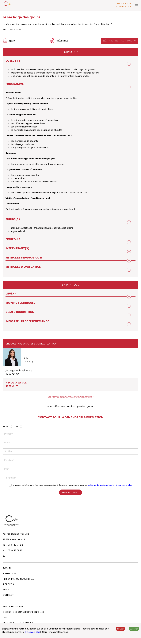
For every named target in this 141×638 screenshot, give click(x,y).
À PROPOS (8, 584)
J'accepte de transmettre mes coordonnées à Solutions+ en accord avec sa (72, 485)
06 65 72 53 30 (13, 373)
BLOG (6, 589)
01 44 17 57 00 (123, 6)
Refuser (120, 629)
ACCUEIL (7, 568)
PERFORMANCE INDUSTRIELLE (18, 578)
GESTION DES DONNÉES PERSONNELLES (23, 612)
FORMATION (9, 573)
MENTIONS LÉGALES (13, 606)
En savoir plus (32, 632)
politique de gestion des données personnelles (110, 485)
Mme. (6, 426)
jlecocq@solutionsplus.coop (19, 370)
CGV (5, 617)
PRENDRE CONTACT (70, 492)
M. (17, 426)
